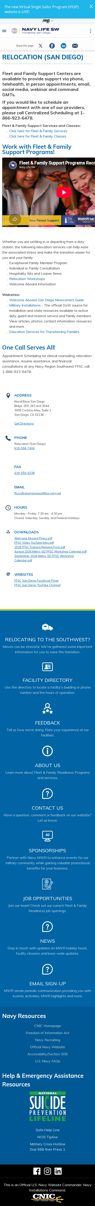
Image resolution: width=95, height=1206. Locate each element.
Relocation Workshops (27, 279)
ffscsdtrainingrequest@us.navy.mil (37, 493)
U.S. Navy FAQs (47, 1061)
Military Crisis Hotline (47, 1144)
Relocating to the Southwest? (47, 639)
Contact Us (47, 808)
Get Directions (24, 423)
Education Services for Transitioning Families (44, 331)
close (91, 6)
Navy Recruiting (47, 1040)
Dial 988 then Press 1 (47, 1149)
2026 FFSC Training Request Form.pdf (39, 547)
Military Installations (25, 305)
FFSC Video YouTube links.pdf (34, 542)
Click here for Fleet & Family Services (38, 131)
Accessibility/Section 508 (47, 1054)
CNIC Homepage (47, 1026)
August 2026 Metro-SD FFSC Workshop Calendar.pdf (50, 551)
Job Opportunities (47, 898)
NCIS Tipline (47, 1137)
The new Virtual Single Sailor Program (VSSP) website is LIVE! (41, 9)
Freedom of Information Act (47, 1033)
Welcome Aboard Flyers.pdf (33, 538)
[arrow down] (47, 21)
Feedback (47, 723)
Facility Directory (47, 680)
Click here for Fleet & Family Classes (37, 136)
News (47, 941)
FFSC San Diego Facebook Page (36, 580)
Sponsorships (47, 850)
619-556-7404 (24, 448)
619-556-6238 (24, 473)
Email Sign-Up (47, 983)
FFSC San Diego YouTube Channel (37, 585)
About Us (47, 765)
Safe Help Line (47, 1130)
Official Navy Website (47, 1047)
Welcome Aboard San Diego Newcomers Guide (46, 300)
